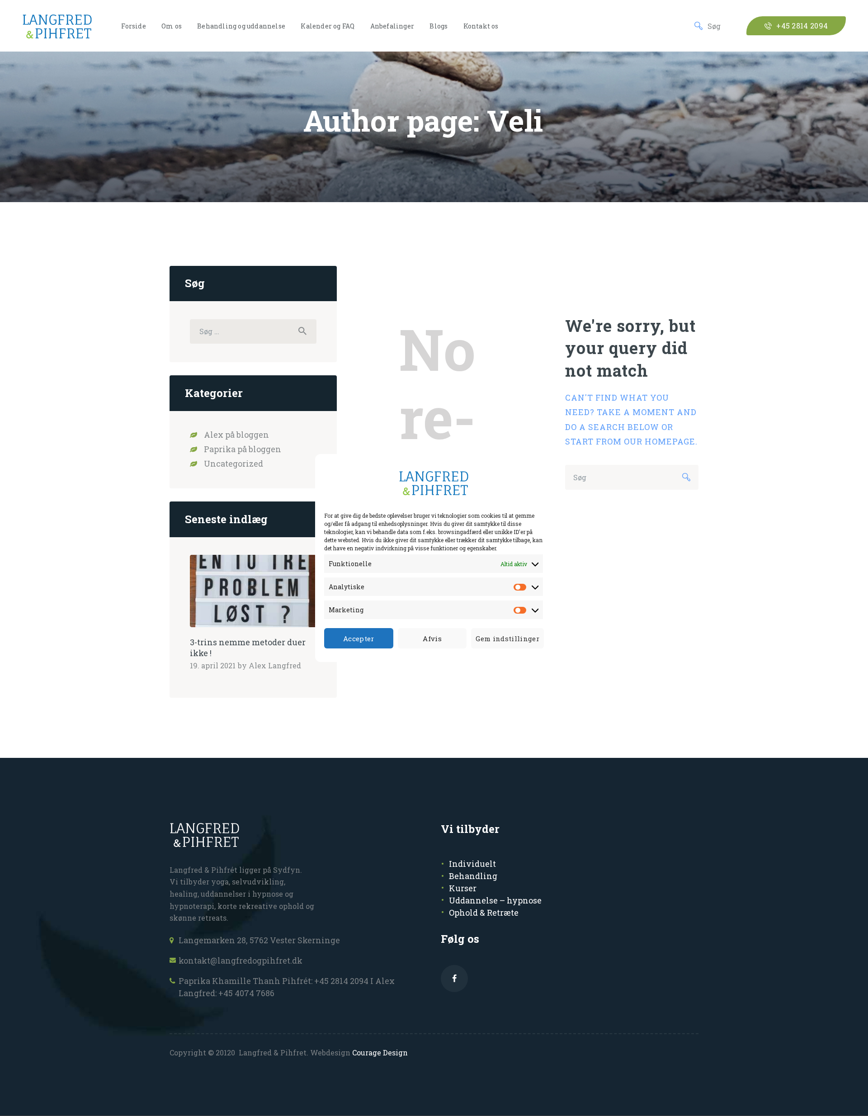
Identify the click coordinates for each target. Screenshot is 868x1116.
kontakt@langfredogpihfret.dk (240, 960)
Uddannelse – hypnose (495, 900)
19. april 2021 (213, 665)
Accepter (358, 638)
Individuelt (472, 863)
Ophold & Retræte (484, 912)
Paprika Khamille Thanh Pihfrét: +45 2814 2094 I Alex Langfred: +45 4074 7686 (287, 986)
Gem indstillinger (507, 638)
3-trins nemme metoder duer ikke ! (248, 647)
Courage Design (380, 1052)
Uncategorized (233, 463)
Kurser (462, 888)
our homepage (659, 441)
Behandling (473, 875)
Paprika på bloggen (242, 449)
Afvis (432, 638)
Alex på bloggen (236, 434)
